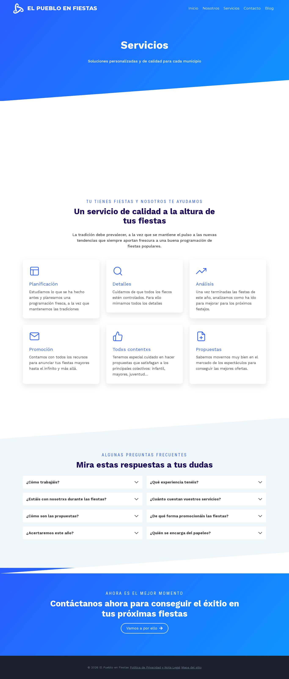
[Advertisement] (144, 166)
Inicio (193, 8)
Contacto (252, 8)
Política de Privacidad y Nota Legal (155, 667)
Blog (269, 8)
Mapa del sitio (191, 667)
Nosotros (211, 8)
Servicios (231, 8)
